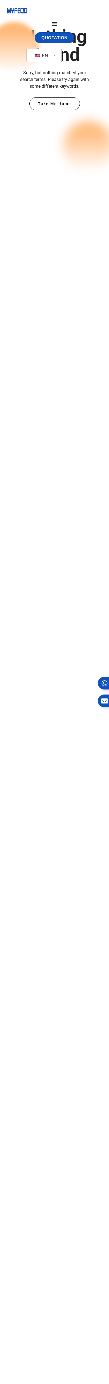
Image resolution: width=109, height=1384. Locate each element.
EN (44, 55)
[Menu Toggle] (54, 24)
